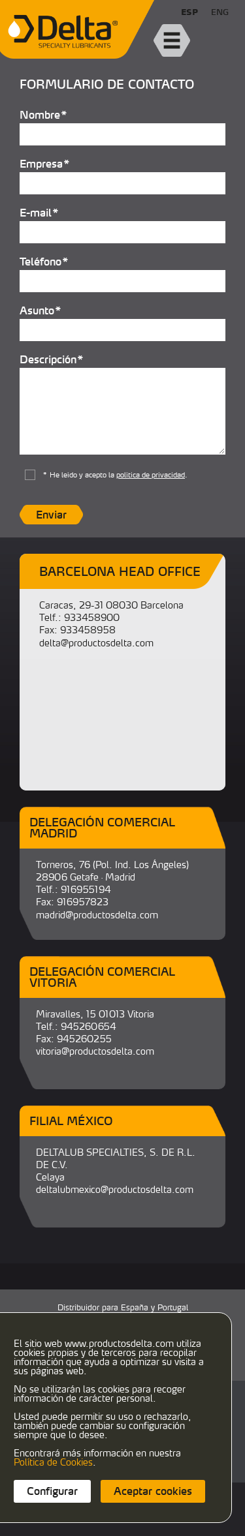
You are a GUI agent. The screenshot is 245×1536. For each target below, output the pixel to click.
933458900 (92, 617)
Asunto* (41, 310)
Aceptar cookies (153, 1491)
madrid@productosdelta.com (97, 914)
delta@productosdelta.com (96, 642)
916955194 (86, 889)
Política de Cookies (53, 1462)
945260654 (88, 1026)
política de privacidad (150, 474)
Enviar (51, 514)
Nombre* (44, 114)
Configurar (52, 1491)
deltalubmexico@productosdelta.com (114, 1189)
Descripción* (52, 359)
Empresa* (45, 163)
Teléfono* (44, 261)
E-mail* (39, 212)
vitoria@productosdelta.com (95, 1051)
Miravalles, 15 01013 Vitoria (95, 1013)
